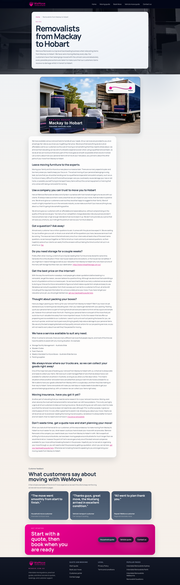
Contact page (74, 577)
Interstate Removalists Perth (137, 569)
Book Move (117, 4)
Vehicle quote (125, 539)
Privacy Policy (103, 566)
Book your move (75, 569)
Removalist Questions (135, 579)
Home (94, 4)
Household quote (107, 539)
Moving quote (105, 4)
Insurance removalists (75, 417)
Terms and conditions (106, 569)
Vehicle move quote (132, 4)
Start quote (73, 566)
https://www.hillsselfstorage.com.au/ (87, 264)
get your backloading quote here (81, 293)
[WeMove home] (37, 4)
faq (42, 245)
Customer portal (75, 573)
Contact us (147, 4)
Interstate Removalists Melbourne (135, 574)
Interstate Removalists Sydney (138, 566)
